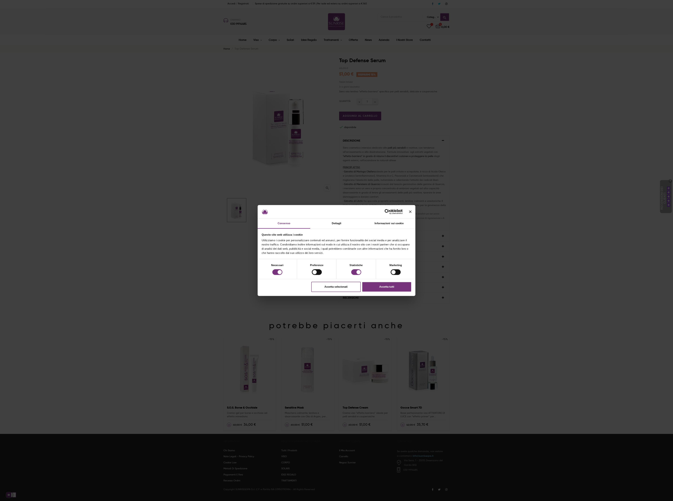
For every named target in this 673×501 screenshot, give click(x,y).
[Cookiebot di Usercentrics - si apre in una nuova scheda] (387, 211)
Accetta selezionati (336, 286)
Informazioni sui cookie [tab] (389, 223)
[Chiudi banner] (410, 212)
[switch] (317, 272)
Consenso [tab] (284, 223)
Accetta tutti (386, 286)
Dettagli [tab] (336, 223)
